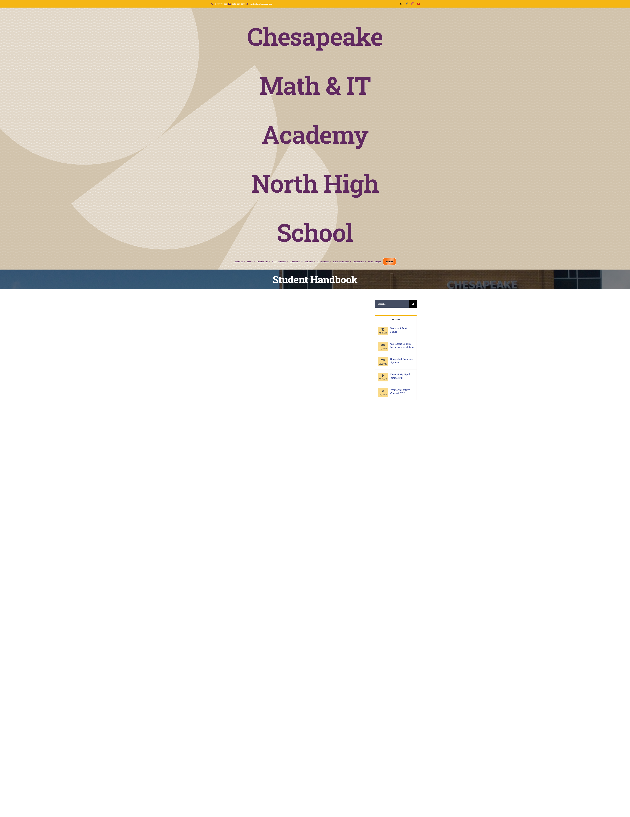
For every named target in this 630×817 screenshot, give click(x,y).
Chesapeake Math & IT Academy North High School (315, 134)
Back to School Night (398, 330)
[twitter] (401, 3)
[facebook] (407, 3)
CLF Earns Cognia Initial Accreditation (402, 345)
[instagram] (412, 3)
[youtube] (418, 3)
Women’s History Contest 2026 (400, 391)
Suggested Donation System (401, 360)
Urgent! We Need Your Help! (400, 376)
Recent (395, 319)
